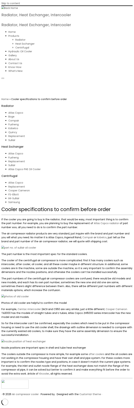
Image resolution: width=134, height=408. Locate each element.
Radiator (20, 39)
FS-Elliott (13, 194)
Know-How (14, 67)
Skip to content (10, 3)
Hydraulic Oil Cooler (20, 51)
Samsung (14, 202)
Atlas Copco (15, 113)
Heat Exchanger (25, 43)
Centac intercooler (29, 309)
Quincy (12, 132)
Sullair (11, 140)
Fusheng (13, 124)
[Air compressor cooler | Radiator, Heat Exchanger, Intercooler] (9, 8)
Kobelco (13, 128)
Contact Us (15, 63)
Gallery (12, 55)
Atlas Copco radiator (106, 223)
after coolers (96, 354)
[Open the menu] (2, 78)
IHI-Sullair (13, 198)
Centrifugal (22, 47)
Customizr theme (90, 394)
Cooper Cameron (19, 190)
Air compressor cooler (25, 394)
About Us (13, 59)
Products (13, 36)
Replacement (16, 136)
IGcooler (44, 373)
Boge (11, 116)
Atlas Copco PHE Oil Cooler (24, 169)
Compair (13, 120)
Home (12, 32)
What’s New (15, 71)
